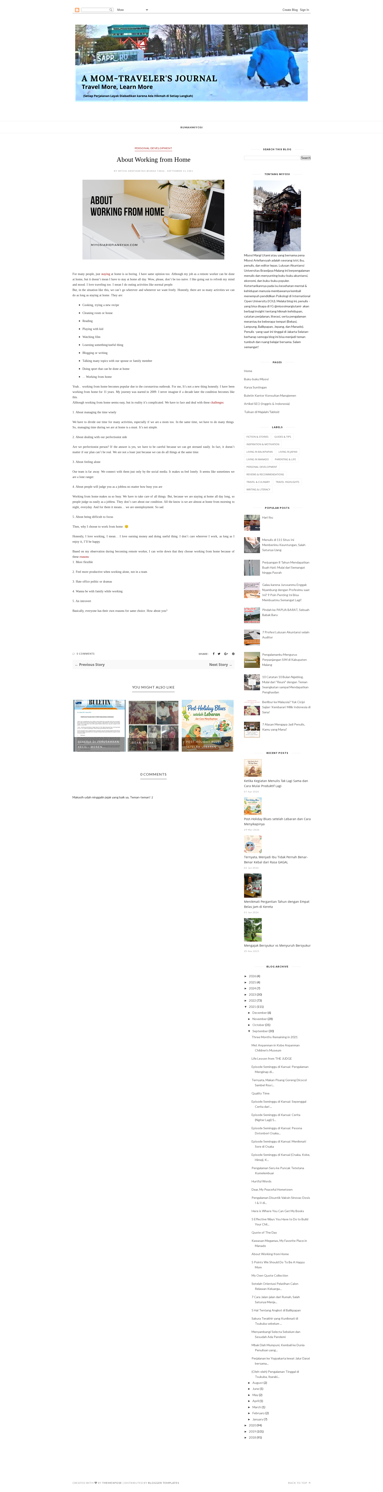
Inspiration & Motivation (262, 444)
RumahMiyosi (191, 127)
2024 (252, 988)
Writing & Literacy (258, 489)
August (257, 1383)
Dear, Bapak (143, 743)
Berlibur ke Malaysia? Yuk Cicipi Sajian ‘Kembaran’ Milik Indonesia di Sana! (286, 707)
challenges (217, 402)
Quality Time (261, 1093)
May (255, 1395)
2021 (252, 1006)
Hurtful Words (262, 1181)
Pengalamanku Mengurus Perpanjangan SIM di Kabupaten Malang (284, 660)
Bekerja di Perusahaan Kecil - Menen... (98, 744)
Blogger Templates (163, 1482)
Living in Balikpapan (259, 451)
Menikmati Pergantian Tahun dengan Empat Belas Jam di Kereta (276, 904)
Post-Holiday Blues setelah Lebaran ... (204, 744)
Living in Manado (257, 459)
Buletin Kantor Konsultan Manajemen (270, 395)
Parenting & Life (285, 459)
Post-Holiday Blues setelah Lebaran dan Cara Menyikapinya (277, 821)
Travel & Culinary (258, 482)
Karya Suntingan (255, 387)
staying (105, 274)
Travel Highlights (287, 482)
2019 (252, 1431)
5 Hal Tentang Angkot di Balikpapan (276, 1310)
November (259, 1019)
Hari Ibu (267, 517)
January (257, 1419)
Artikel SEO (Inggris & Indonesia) (267, 404)
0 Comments (86, 653)
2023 (252, 994)
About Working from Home (270, 1254)
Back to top (298, 1482)
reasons (84, 556)
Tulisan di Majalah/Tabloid (261, 412)
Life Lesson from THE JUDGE (272, 1058)
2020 (252, 1425)
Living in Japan (288, 451)
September (260, 1031)
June (255, 1389)
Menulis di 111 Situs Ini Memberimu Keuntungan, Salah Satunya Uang (283, 545)
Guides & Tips (282, 436)
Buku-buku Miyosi (256, 379)
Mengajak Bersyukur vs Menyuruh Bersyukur (277, 945)
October (258, 1025)
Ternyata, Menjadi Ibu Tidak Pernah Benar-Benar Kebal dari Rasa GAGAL (276, 859)
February (258, 1413)
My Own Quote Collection (270, 1275)
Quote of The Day (264, 1232)
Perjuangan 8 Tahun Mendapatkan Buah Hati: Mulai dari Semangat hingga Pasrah (285, 567)
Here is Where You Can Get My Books (278, 1211)
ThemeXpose (112, 1482)
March (256, 1407)
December (259, 1012)
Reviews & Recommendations (265, 474)
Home (248, 371)
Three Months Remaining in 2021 (275, 1037)
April (255, 1401)
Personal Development (153, 148)
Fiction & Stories (257, 436)
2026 (252, 976)
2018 (252, 1437)
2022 (252, 1000)
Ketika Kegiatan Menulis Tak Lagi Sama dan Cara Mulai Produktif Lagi (276, 783)
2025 (252, 982)
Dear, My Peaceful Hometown (272, 1189)
